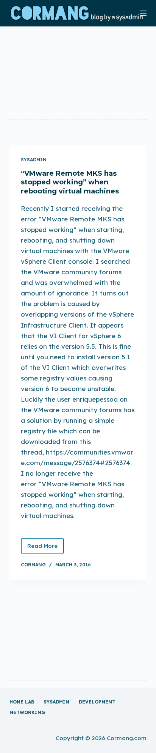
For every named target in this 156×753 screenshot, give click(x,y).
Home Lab (21, 702)
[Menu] (143, 13)
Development (97, 702)
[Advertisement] (78, 72)
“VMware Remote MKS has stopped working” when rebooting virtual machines (70, 182)
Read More (45, 548)
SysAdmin (34, 159)
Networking (27, 712)
